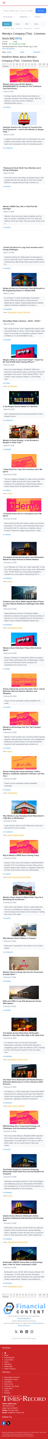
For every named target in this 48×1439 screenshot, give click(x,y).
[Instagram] (32, 1331)
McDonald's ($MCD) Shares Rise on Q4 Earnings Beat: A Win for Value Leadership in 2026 (22, 1263)
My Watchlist (23, 17)
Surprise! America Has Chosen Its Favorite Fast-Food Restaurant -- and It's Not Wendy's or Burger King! (23, 129)
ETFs (26, 24)
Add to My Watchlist (8, 49)
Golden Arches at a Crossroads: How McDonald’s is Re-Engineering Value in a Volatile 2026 (24, 289)
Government (16, 877)
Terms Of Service (24, 1326)
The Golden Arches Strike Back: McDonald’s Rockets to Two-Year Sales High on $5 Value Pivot (23, 1034)
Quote (9, 52)
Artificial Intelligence (12, 312)
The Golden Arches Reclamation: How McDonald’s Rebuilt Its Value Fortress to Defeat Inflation (23, 558)
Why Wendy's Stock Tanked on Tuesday (20, 938)
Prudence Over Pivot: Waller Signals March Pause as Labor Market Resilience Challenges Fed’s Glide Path (23, 603)
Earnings (10, 751)
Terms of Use (43, 1432)
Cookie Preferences (28, 1434)
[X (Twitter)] (16, 1331)
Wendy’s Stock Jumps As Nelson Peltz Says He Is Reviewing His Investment (23, 898)
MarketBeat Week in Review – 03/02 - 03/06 (22, 321)
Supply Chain (26, 312)
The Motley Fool (9, 148)
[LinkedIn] (26, 1331)
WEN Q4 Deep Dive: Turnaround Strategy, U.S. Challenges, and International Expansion (22, 1127)
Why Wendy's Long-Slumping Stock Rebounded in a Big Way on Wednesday (23, 817)
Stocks (17, 24)
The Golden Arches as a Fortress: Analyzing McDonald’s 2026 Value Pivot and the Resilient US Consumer (23, 1171)
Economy (20, 312)
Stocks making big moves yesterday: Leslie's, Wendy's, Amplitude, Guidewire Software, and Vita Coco (23, 773)
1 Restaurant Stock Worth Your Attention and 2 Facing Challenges (22, 169)
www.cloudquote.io (24, 1318)
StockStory (7, 107)
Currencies (19, 28)
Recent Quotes (7, 17)
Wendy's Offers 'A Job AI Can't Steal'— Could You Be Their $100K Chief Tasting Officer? (23, 361)
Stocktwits (7, 918)
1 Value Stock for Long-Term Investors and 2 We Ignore (22, 470)
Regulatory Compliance (18, 835)
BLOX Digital (31, 1436)
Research (36, 52)
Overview (6, 28)
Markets (7, 24)
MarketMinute (8, 309)
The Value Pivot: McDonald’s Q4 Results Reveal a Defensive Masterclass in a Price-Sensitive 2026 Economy (23, 1082)
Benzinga (7, 383)
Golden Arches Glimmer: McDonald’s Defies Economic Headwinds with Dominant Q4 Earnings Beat (23, 1218)
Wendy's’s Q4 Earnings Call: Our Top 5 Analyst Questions (22, 728)
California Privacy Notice (17, 1434)
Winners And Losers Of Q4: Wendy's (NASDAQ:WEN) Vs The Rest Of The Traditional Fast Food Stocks (22, 86)
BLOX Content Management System (16, 1436)
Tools (36, 24)
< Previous (5, 65)
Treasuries (37, 28)
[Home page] (24, 1398)
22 (40, 64)
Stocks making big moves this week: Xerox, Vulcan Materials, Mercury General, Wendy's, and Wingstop (24, 691)
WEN (18, 38)
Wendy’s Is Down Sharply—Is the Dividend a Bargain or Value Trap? (21, 441)
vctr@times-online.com (15, 1412)
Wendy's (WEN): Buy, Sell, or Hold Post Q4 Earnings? (20, 207)
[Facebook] (21, 1331)
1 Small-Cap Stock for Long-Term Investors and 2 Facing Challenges (23, 248)
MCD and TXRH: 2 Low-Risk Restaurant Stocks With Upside (22, 1002)
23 (44, 64)
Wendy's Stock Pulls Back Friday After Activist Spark (22, 649)
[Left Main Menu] (4, 2)
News (12, 28)
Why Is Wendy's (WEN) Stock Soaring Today (21, 855)
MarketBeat (8, 339)
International (28, 28)
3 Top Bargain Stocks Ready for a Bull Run (21, 406)
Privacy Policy (36, 1323)
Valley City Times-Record (16, 1432)
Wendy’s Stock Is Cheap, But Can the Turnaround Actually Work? (23, 973)
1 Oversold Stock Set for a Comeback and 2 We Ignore (22, 515)
